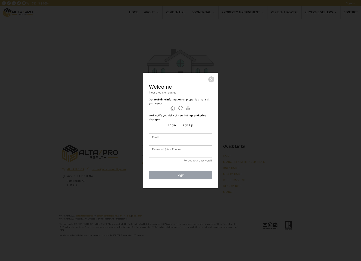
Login (180, 175)
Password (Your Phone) (166, 149)
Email (155, 137)
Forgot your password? (198, 160)
